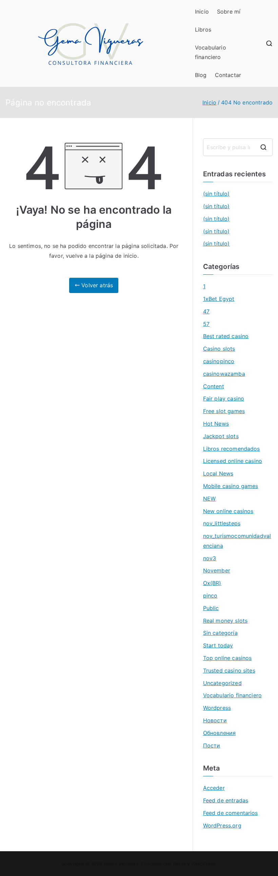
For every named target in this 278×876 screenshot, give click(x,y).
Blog (201, 75)
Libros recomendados (231, 448)
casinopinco (219, 361)
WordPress (203, 864)
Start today (218, 645)
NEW (209, 498)
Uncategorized (222, 683)
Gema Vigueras (121, 864)
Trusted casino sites (229, 670)
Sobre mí (228, 11)
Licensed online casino (232, 461)
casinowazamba (224, 373)
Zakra (179, 864)
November (216, 570)
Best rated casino (226, 336)
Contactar (228, 75)
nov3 (209, 558)
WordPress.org (222, 825)
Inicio (202, 11)
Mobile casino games (230, 486)
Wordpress (217, 707)
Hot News (216, 423)
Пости (211, 745)
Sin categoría (220, 632)
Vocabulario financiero (210, 52)
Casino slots (219, 348)
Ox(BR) (212, 583)
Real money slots (225, 620)
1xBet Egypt (219, 298)
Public (211, 608)
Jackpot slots (221, 436)
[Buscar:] (237, 147)
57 (206, 323)
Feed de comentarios (230, 813)
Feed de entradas (226, 800)
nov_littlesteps (221, 523)
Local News (218, 473)
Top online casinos (227, 658)
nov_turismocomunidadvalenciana (237, 540)
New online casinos (228, 511)
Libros (203, 29)
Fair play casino (223, 398)
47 (206, 311)
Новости (215, 720)
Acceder (214, 787)
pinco (210, 595)
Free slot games (224, 411)
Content (213, 386)
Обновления (219, 732)
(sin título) (216, 193)
